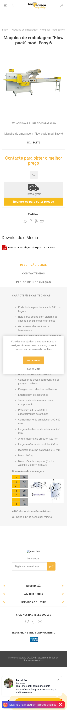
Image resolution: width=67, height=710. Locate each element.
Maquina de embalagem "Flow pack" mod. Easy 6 (31, 247)
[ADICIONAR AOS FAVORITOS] (34, 175)
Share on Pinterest (36, 221)
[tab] (33, 265)
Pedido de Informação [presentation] (33, 282)
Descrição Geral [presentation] (33, 264)
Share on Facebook (31, 221)
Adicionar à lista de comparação (36, 123)
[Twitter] (27, 621)
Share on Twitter (25, 221)
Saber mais (33, 369)
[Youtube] (40, 621)
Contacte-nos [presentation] (33, 273)
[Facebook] (33, 621)
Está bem (33, 360)
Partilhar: (33, 214)
